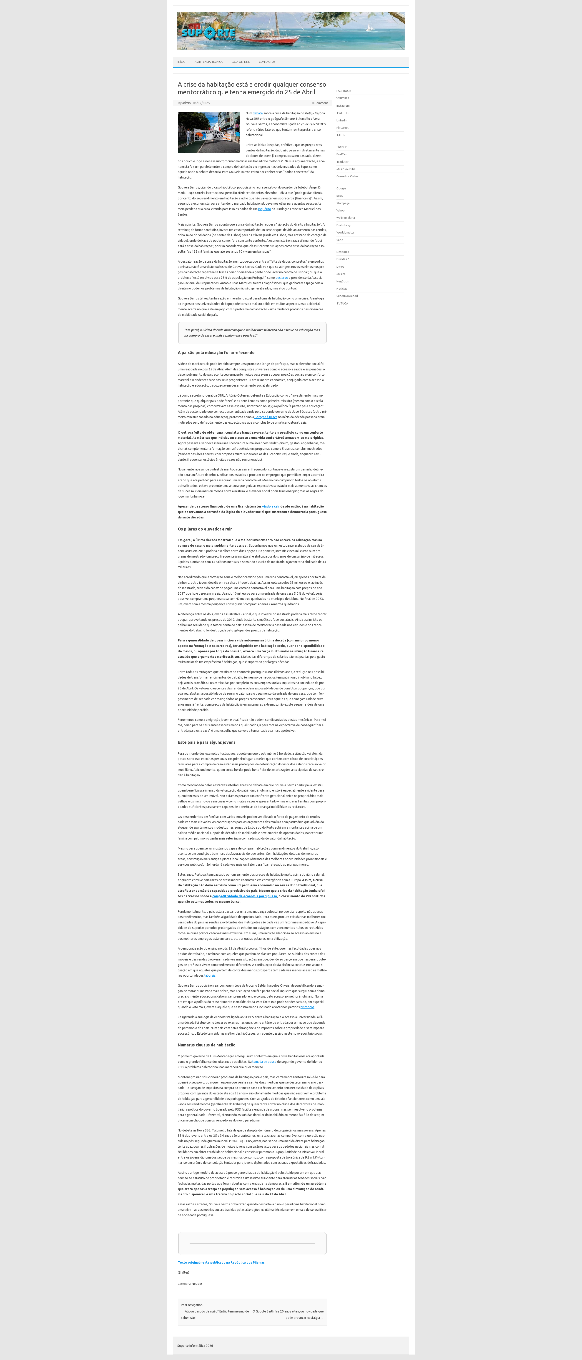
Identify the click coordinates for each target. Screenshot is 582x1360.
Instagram (343, 105)
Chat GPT (342, 146)
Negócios (342, 281)
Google (341, 188)
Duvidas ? (342, 259)
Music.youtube (346, 169)
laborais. (210, 975)
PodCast (342, 154)
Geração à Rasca (265, 417)
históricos (307, 1007)
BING (339, 195)
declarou (282, 277)
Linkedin (341, 120)
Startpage (343, 203)
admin (186, 103)
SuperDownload (347, 295)
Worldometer (345, 232)
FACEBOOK (343, 90)
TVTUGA (342, 303)
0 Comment (320, 103)
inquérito (264, 209)
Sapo (339, 239)
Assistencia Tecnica (209, 61)
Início (182, 61)
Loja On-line (241, 61)
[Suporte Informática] (291, 49)
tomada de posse (264, 1061)
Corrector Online (347, 176)
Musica (341, 273)
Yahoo (340, 210)
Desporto (342, 251)
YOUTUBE (342, 98)
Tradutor (342, 161)
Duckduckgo (344, 225)
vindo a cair (271, 506)
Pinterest (342, 127)
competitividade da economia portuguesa (244, 896)
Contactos (267, 61)
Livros (340, 266)
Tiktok (340, 135)
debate (258, 113)
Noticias (197, 1283)
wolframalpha (345, 217)
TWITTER (342, 112)
